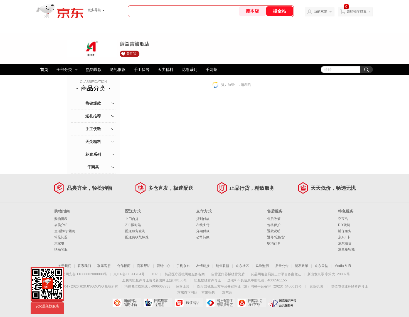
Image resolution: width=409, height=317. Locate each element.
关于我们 (64, 266)
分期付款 (203, 231)
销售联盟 (222, 266)
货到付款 (203, 219)
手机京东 (183, 266)
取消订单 (273, 243)
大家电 (59, 243)
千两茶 (211, 69)
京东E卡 (344, 237)
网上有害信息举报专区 (220, 302)
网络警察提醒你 (158, 302)
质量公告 (282, 266)
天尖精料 (165, 69)
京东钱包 (208, 292)
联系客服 (61, 249)
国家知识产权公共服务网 (282, 302)
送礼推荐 (117, 69)
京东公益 (321, 266)
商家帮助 (143, 266)
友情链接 (203, 266)
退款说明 (273, 231)
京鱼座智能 (346, 249)
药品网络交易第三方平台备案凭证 (276, 274)
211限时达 (133, 225)
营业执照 (316, 286)
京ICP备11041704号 (129, 274)
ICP (154, 274)
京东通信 (344, 243)
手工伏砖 (141, 69)
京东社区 (242, 266)
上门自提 (132, 219)
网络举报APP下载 (251, 302)
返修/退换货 (276, 237)
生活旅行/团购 (64, 231)
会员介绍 (61, 225)
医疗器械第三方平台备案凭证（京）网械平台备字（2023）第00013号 (249, 286)
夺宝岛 (343, 219)
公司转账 (203, 237)
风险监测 (262, 266)
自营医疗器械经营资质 (228, 274)
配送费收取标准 (137, 237)
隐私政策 (301, 266)
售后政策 (273, 219)
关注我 (131, 54)
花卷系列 (189, 69)
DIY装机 (344, 225)
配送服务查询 (135, 231)
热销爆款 (94, 69)
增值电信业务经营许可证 (349, 286)
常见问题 (61, 237)
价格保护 (273, 225)
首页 (44, 69)
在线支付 (203, 225)
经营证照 (182, 286)
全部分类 (64, 69)
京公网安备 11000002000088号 (83, 274)
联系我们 (84, 266)
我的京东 (320, 11)
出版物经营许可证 (207, 280)
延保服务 (344, 231)
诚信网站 (189, 302)
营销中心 (163, 266)
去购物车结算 (357, 11)
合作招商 (123, 266)
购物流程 (61, 219)
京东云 (227, 292)
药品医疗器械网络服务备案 (185, 274)
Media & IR (342, 266)
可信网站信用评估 (126, 302)
